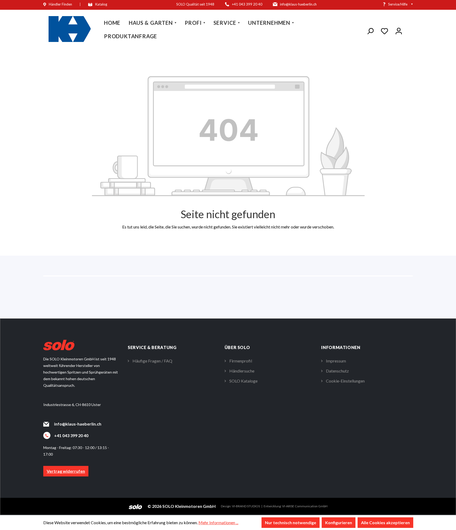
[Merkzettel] (384, 30)
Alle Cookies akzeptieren (385, 522)
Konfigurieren (338, 522)
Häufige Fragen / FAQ (152, 360)
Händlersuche (241, 370)
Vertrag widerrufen (66, 471)
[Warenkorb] (409, 30)
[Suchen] (370, 30)
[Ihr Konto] (399, 30)
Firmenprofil (240, 360)
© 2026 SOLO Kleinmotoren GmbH (182, 506)
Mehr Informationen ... (218, 522)
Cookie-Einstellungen (345, 380)
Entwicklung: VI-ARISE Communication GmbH (295, 506)
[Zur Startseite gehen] (69, 29)
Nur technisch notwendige (290, 522)
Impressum (336, 360)
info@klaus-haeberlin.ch (77, 423)
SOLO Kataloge (243, 380)
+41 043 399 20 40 (71, 435)
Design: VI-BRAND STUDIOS (240, 506)
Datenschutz (337, 370)
